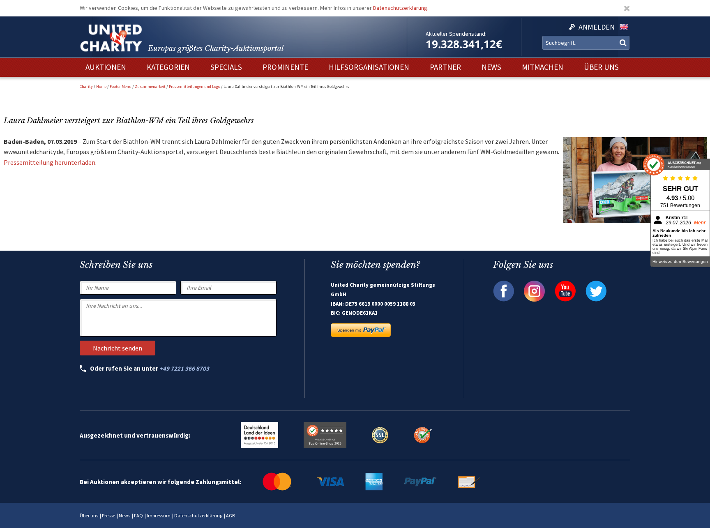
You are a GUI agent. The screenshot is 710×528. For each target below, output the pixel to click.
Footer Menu (120, 86)
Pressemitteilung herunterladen (49, 162)
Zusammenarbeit (150, 86)
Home (101, 86)
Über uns (89, 515)
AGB (230, 515)
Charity (86, 86)
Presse (108, 515)
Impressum (159, 515)
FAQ (138, 515)
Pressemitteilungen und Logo (194, 86)
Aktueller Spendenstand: (456, 34)
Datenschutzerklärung (400, 8)
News (124, 515)
